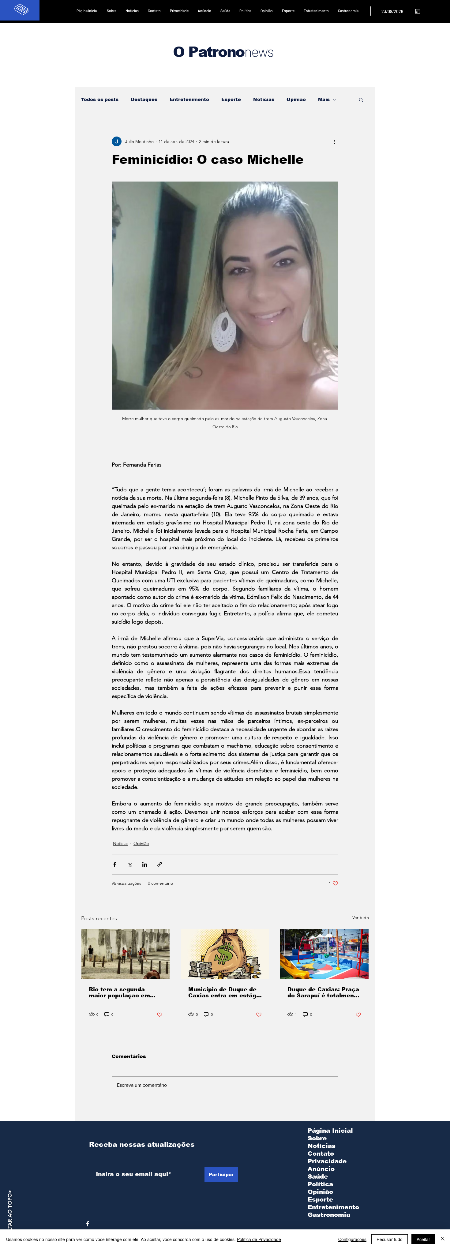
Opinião (296, 99)
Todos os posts (99, 99)
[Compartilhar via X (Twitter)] (130, 864)
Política (320, 1184)
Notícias (263, 99)
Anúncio (321, 1168)
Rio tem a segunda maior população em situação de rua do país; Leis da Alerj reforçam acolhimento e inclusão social (125, 992)
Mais (324, 99)
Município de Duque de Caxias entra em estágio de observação (225, 992)
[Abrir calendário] (417, 11)
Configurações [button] (352, 1239)
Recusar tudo (390, 1239)
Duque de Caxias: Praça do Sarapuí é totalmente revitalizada (323, 992)
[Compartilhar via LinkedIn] (145, 864)
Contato (321, 1153)
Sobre (317, 1138)
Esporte (231, 99)
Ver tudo (360, 917)
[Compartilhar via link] (160, 864)
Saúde (318, 1176)
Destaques (144, 99)
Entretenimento (189, 99)
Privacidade (327, 1161)
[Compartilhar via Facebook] (115, 864)
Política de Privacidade (259, 1239)
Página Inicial (330, 1130)
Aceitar (423, 1239)
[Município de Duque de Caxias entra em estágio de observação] (225, 954)
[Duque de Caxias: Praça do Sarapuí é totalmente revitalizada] (324, 954)
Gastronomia (329, 1214)
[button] (361, 99)
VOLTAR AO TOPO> (10, 1214)
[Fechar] (442, 1239)
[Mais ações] (334, 141)
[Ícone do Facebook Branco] (87, 1223)
